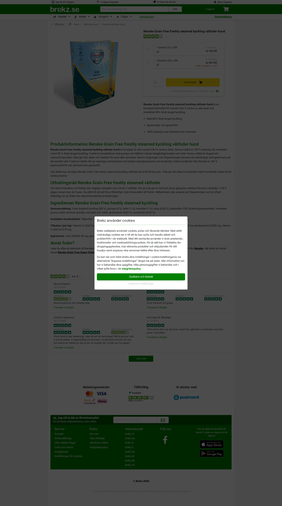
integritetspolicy (131, 268)
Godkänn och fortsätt (141, 276)
